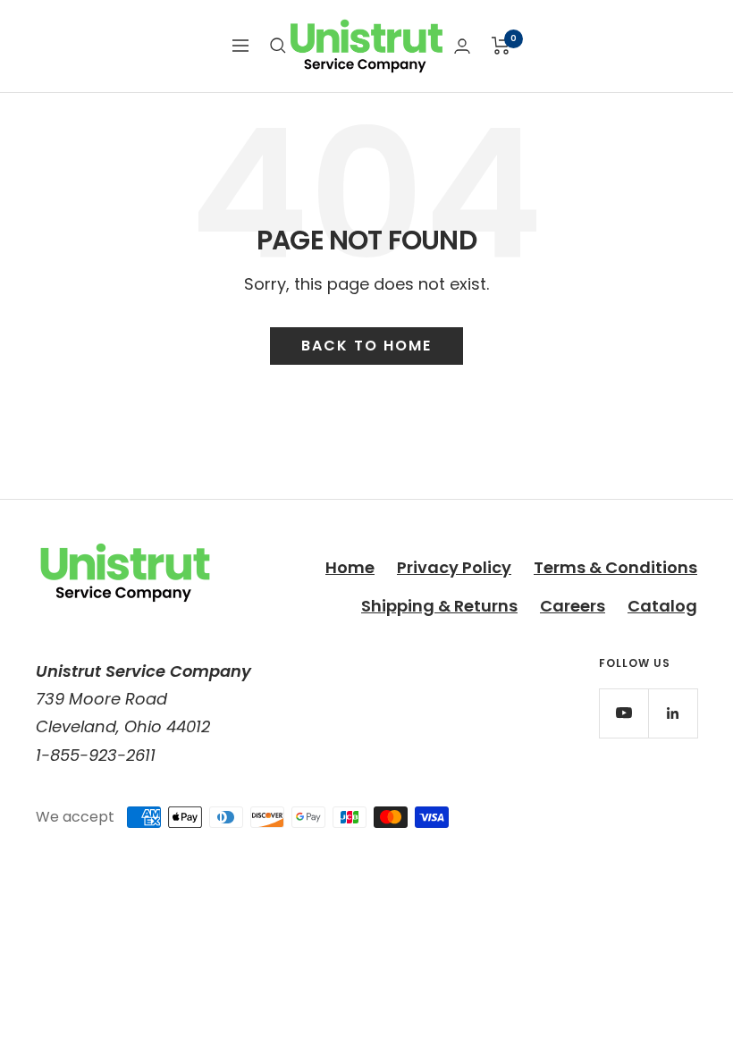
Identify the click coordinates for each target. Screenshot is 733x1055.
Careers (572, 606)
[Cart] (501, 46)
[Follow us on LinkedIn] (672, 713)
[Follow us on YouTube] (623, 713)
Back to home (366, 345)
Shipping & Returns (439, 606)
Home (350, 567)
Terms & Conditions (615, 567)
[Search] (278, 46)
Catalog (662, 606)
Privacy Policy (454, 567)
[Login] (462, 46)
